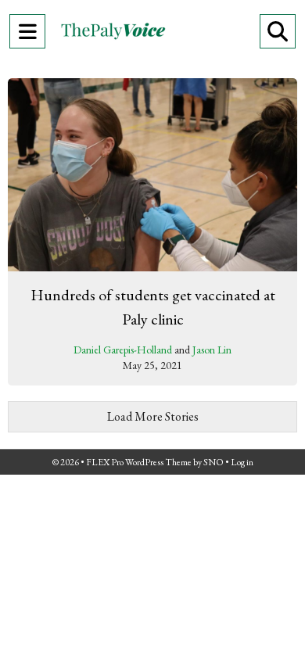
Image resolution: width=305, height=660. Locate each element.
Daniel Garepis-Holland (123, 350)
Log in (242, 462)
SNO (213, 462)
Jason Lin (211, 350)
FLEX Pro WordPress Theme (139, 462)
